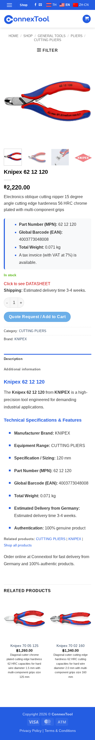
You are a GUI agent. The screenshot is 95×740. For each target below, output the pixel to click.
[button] (9, 5)
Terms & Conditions (60, 731)
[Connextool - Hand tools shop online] (26, 19)
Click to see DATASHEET (27, 284)
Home (13, 36)
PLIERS (77, 36)
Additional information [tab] (22, 369)
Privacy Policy (31, 731)
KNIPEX (20, 339)
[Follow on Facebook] (35, 5)
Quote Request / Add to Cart (37, 317)
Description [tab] (13, 359)
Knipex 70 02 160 (70, 646)
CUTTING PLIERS (47, 40)
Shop (28, 36)
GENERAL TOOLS (52, 36)
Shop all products (18, 545)
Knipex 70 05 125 (24, 646)
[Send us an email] (40, 5)
